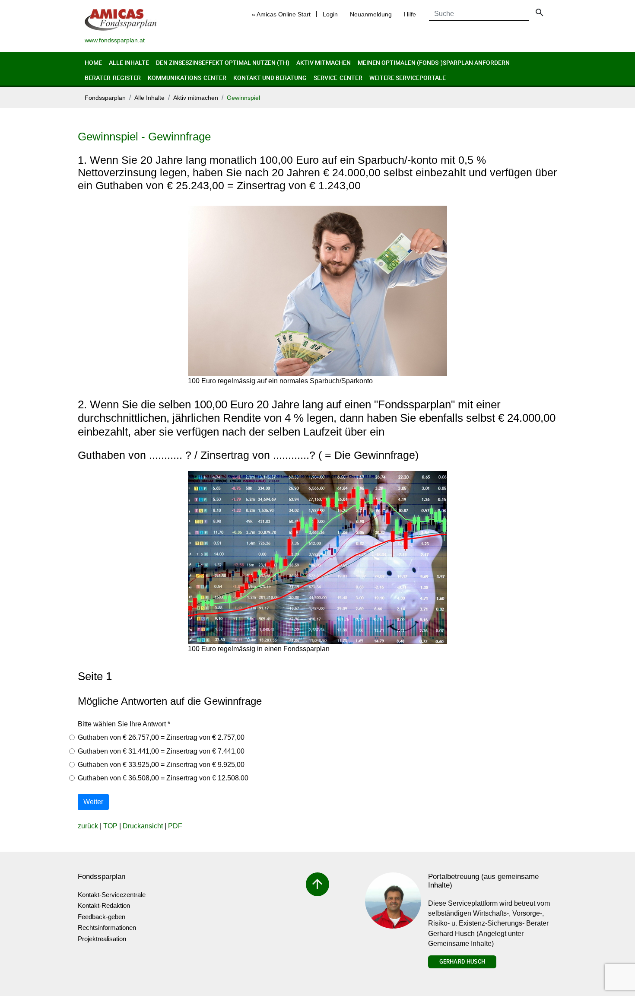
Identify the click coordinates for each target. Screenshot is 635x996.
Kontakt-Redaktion (104, 905)
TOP (110, 826)
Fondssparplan (105, 98)
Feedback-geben (101, 916)
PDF (175, 826)
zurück (88, 826)
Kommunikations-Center (187, 77)
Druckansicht (143, 826)
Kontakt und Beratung (270, 77)
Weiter (93, 801)
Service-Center (338, 77)
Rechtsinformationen (107, 927)
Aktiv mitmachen (323, 62)
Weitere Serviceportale (407, 77)
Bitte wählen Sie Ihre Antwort (124, 724)
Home (93, 62)
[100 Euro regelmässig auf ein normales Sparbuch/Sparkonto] (317, 291)
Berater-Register (113, 77)
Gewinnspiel (243, 98)
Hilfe (410, 14)
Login (330, 14)
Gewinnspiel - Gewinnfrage (144, 136)
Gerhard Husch (462, 961)
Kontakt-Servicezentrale (112, 894)
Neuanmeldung (371, 14)
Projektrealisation (102, 938)
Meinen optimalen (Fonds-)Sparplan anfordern (434, 62)
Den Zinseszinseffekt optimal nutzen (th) (222, 62)
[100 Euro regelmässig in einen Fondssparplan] (317, 557)
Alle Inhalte (129, 62)
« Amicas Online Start (281, 14)
